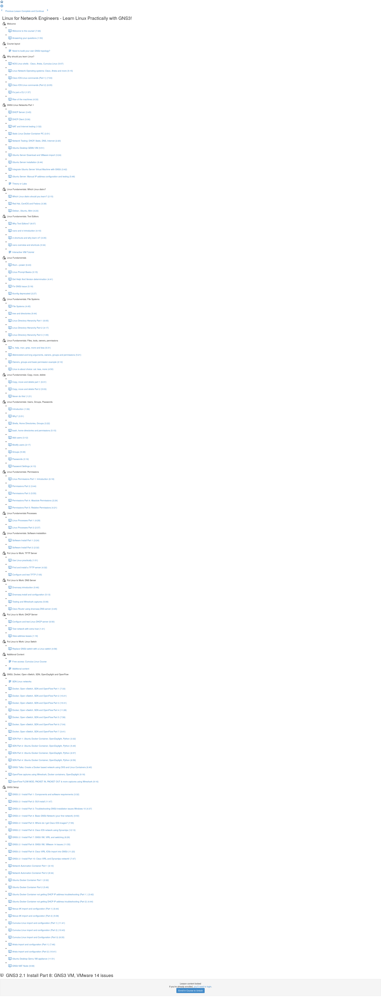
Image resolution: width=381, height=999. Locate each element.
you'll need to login (202, 986)
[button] (2, 2)
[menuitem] (2, 6)
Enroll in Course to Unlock (190, 990)
